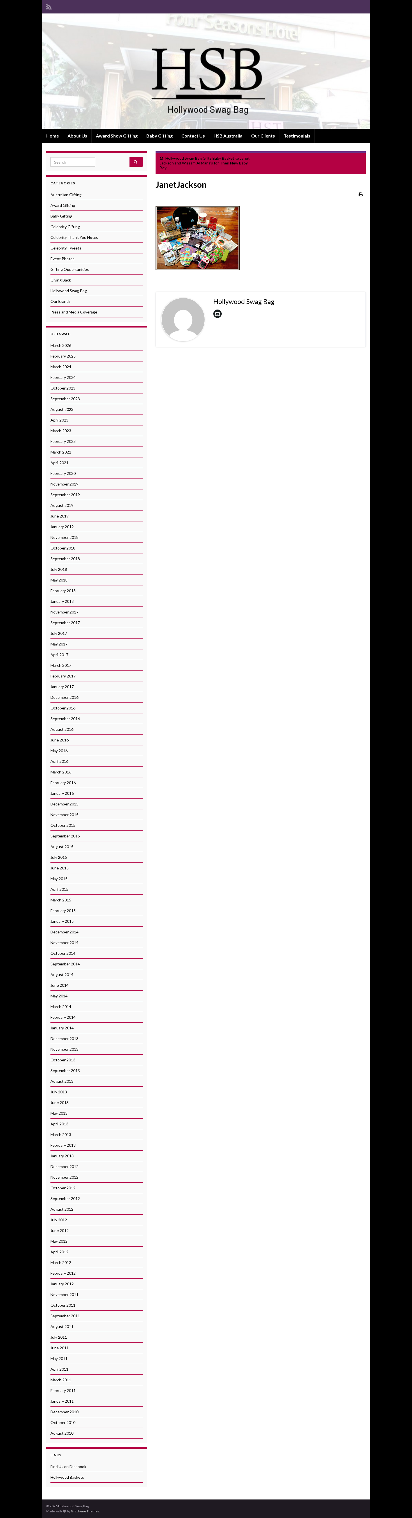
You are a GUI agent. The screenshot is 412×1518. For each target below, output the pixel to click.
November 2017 (64, 612)
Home (52, 135)
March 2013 (60, 1134)
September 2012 (65, 1198)
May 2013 (59, 1113)
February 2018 (63, 590)
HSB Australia (228, 135)
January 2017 (62, 686)
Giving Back (60, 280)
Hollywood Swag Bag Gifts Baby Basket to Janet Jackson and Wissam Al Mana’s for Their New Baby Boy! (205, 163)
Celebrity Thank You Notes (74, 237)
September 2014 (65, 963)
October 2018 (62, 548)
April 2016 (59, 761)
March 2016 (60, 772)
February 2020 (63, 473)
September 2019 (65, 494)
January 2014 (62, 1027)
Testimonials (297, 135)
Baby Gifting (159, 135)
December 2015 (64, 804)
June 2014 (59, 985)
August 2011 (61, 1326)
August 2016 (61, 729)
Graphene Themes (85, 1511)
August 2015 (61, 846)
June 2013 (59, 1102)
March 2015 (60, 899)
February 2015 (63, 910)
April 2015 (59, 889)
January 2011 (62, 1401)
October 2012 (62, 1187)
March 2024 (60, 366)
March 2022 (60, 452)
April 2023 (59, 420)
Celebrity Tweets (65, 248)
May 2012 (59, 1241)
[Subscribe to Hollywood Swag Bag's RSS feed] (49, 6)
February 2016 (63, 782)
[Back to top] (399, 1505)
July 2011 (58, 1337)
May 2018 (59, 580)
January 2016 (62, 793)
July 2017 (58, 633)
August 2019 (61, 505)
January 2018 (62, 601)
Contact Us (193, 135)
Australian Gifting (66, 194)
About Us (77, 135)
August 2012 (61, 1209)
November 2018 (64, 537)
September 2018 (65, 558)
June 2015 (59, 868)
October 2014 (62, 953)
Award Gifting (62, 205)
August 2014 (61, 974)
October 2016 (62, 708)
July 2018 (58, 569)
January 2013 (62, 1155)
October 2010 (62, 1422)
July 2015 (58, 857)
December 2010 (64, 1411)
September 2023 (65, 398)
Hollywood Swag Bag (68, 290)
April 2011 (59, 1369)
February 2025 (63, 356)
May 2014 (59, 995)
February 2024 (63, 377)
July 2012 (58, 1219)
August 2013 (61, 1081)
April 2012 (59, 1251)
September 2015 (65, 836)
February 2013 (63, 1145)
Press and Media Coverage (73, 312)
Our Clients (263, 135)
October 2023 (62, 388)
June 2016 (59, 740)
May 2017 (59, 644)
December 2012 (64, 1166)
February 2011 (63, 1390)
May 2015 (59, 878)
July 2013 (58, 1091)
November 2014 (64, 942)
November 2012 (64, 1177)
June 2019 (59, 516)
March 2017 (60, 665)
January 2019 (62, 526)
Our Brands (60, 301)
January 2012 (62, 1283)
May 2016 (59, 750)
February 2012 (63, 1273)
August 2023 (61, 409)
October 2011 (62, 1305)
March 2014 (60, 1006)
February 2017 (63, 676)
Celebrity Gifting (65, 226)
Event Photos (62, 258)
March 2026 (60, 345)
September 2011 (65, 1315)
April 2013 (59, 1123)
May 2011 (59, 1358)
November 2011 (64, 1294)
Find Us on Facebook (68, 1466)
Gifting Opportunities (69, 269)
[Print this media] (361, 194)
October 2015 (62, 825)
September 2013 (65, 1070)
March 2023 (60, 430)
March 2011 (60, 1379)
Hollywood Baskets (67, 1477)
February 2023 (63, 441)
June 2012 (59, 1230)
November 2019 (64, 484)
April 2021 (59, 462)
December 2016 (64, 697)
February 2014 (63, 1017)
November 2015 (64, 814)
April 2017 (59, 654)
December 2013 (64, 1038)
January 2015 (62, 921)
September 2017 (65, 622)
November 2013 (64, 1049)
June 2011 (59, 1347)
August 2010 (61, 1433)
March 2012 (60, 1262)
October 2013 (62, 1059)
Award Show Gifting (117, 135)
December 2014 (64, 931)
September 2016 (65, 718)
